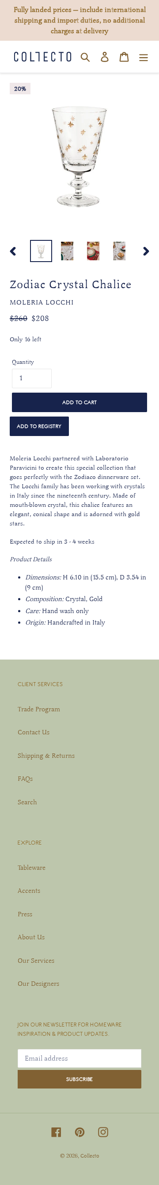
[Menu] (143, 56)
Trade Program (39, 709)
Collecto (89, 1156)
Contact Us (33, 732)
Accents (29, 891)
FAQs (25, 779)
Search (27, 802)
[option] (41, 251)
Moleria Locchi (42, 302)
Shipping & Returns (46, 756)
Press (25, 914)
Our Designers (38, 984)
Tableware (31, 868)
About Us (31, 937)
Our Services (36, 961)
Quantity (23, 362)
